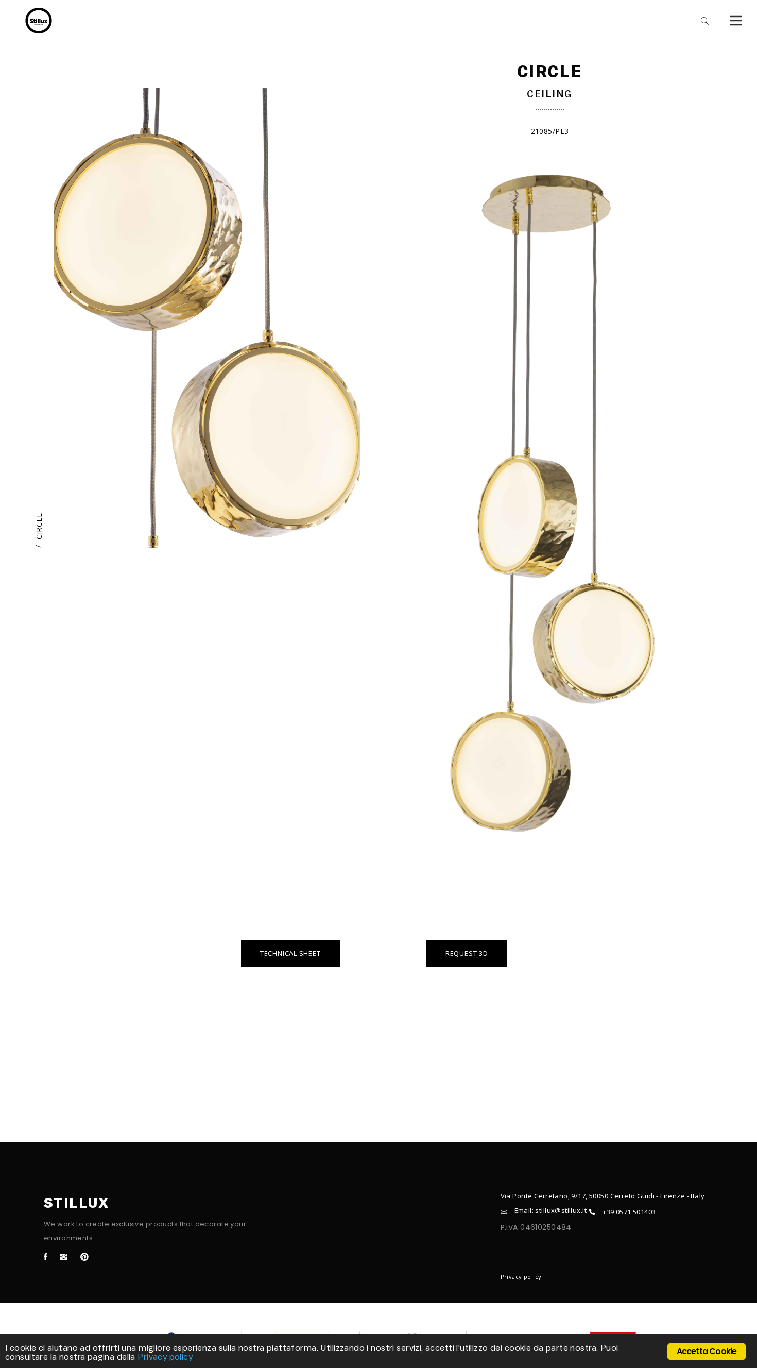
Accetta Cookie (707, 1351)
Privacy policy (521, 1276)
